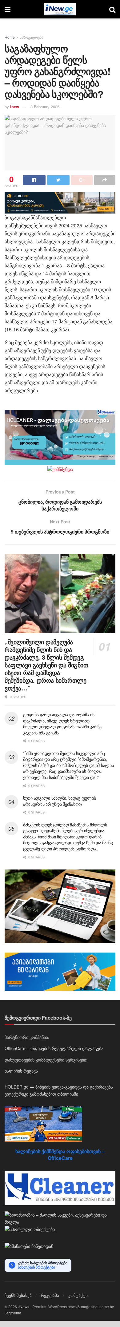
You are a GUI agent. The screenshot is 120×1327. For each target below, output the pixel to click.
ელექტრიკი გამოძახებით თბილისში (41, 1094)
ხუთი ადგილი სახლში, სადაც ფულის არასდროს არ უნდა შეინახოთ (59, 801)
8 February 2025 (44, 107)
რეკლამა (50, 1295)
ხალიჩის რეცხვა (21, 1071)
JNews (23, 1306)
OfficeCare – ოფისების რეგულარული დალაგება (54, 1048)
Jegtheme (13, 1312)
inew (14, 107)
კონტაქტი (78, 1295)
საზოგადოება (31, 37)
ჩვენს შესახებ (18, 1295)
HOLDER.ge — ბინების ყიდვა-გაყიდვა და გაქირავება (59, 1087)
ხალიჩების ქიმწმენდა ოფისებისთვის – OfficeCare (60, 1154)
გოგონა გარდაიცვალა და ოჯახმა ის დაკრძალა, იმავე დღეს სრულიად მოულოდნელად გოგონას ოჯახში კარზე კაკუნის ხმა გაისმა (62, 723)
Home (10, 37)
